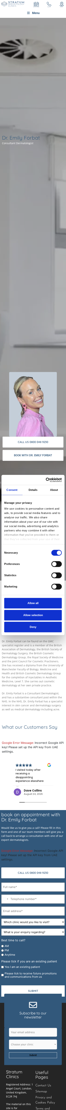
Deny (33, 626)
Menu (36, 13)
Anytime (10, 954)
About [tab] (54, 489)
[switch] (56, 564)
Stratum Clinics (14, 1074)
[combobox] (5, 899)
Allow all (32, 603)
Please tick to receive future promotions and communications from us (31, 975)
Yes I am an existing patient (22, 967)
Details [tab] (33, 489)
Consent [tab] (11, 489)
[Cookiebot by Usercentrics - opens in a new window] (46, 480)
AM (7, 946)
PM (7, 950)
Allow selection (33, 615)
